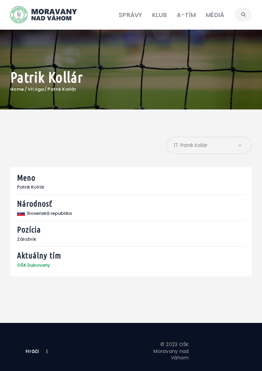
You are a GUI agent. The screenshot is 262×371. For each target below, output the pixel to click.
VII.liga (36, 89)
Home (17, 89)
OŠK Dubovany (33, 265)
